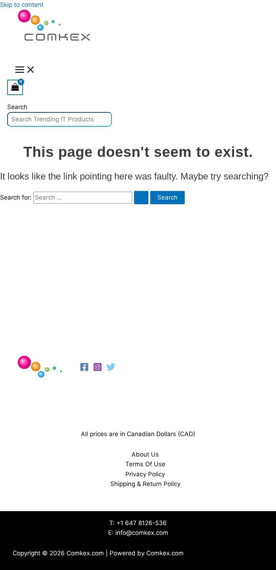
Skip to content (21, 4)
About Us (145, 454)
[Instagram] (97, 369)
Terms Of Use (145, 464)
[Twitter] (110, 369)
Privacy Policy (145, 474)
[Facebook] (84, 369)
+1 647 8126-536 (141, 523)
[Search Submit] (141, 197)
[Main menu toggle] (25, 70)
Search (17, 107)
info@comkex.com (141, 532)
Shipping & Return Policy (145, 483)
